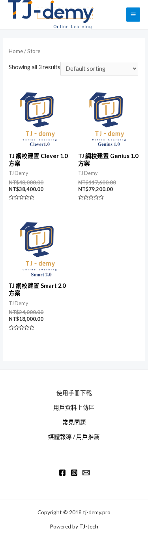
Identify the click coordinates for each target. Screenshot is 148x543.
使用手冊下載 (74, 393)
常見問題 (74, 422)
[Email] (86, 472)
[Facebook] (62, 472)
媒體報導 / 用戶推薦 (74, 436)
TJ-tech (88, 526)
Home (16, 51)
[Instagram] (74, 472)
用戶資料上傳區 (74, 407)
